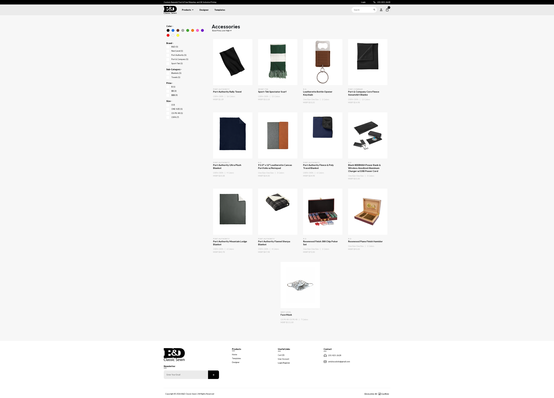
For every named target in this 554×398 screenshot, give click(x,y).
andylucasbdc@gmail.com (339, 361)
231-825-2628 (383, 2)
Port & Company (179, 59)
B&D (174, 47)
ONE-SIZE (177, 109)
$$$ (174, 95)
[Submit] (374, 10)
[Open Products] (193, 9)
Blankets (176, 73)
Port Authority (178, 55)
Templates (219, 10)
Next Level (177, 51)
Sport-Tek (177, 63)
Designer (204, 10)
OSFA (175, 117)
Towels (175, 77)
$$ (173, 91)
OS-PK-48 (177, 113)
